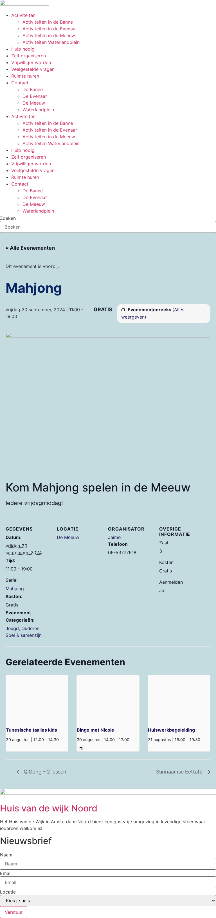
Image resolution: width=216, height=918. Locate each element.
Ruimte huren (25, 76)
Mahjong (15, 588)
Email (6, 873)
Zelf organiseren (28, 55)
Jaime (114, 537)
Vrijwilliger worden (31, 62)
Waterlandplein (38, 109)
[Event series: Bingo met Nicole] (81, 748)
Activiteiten (23, 15)
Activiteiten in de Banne (47, 22)
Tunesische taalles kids (31, 730)
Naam (6, 854)
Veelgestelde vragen (33, 69)
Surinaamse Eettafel (180, 772)
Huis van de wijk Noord (48, 808)
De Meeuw (33, 103)
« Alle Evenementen (30, 248)
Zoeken (8, 218)
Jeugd (12, 628)
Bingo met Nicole (95, 730)
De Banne (32, 89)
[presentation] (37, 698)
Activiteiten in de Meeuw (48, 35)
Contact (19, 82)
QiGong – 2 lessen (44, 772)
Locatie (8, 892)
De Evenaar (34, 96)
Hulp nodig (23, 49)
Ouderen (30, 628)
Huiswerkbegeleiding (171, 730)
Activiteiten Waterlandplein (51, 42)
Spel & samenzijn (24, 635)
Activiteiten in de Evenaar (49, 28)
